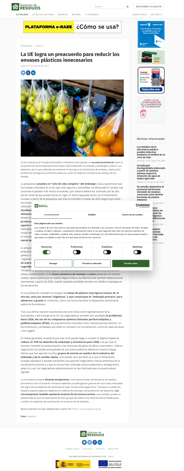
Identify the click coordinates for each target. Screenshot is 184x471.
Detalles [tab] (92, 214)
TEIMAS (111, 456)
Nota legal (88, 449)
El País (74, 408)
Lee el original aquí (89, 408)
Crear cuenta (139, 14)
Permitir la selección (92, 263)
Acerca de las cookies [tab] (132, 214)
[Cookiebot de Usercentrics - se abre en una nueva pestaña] (138, 206)
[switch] (77, 252)
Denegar (53, 263)
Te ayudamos (92, 14)
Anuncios (63, 14)
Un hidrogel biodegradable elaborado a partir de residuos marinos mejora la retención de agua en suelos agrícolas (151, 172)
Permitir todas (130, 263)
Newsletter (113, 449)
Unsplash (31, 416)
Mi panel (76, 14)
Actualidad (22, 14)
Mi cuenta (156, 14)
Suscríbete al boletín (150, 6)
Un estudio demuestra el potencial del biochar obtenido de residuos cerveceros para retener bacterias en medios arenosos (150, 193)
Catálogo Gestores (43, 14)
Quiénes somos (72, 449)
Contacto (100, 449)
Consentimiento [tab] (51, 214)
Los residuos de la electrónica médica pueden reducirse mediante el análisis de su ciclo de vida (151, 152)
